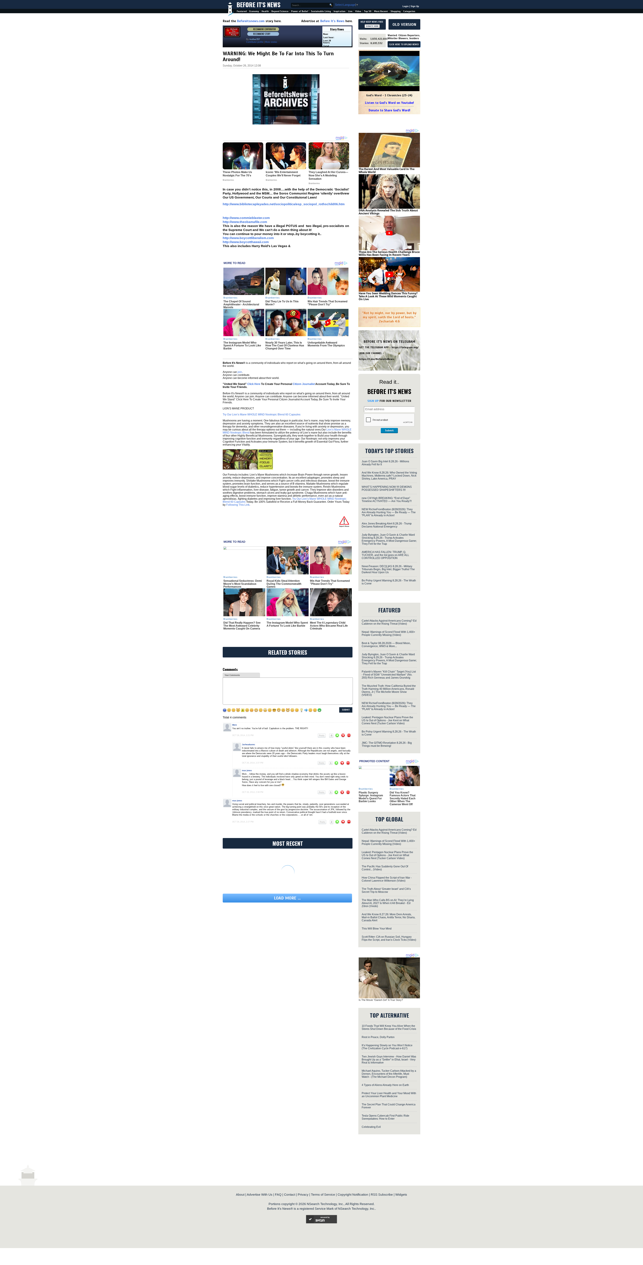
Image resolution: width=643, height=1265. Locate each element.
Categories (409, 11)
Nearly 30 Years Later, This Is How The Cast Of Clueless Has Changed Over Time (284, 345)
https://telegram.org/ (405, 347)
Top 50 (367, 11)
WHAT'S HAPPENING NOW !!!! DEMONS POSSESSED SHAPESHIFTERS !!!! (387, 488)
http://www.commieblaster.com (246, 218)
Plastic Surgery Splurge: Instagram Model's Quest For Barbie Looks (371, 797)
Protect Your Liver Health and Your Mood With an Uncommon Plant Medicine (389, 1095)
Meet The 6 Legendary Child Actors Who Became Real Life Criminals (329, 625)
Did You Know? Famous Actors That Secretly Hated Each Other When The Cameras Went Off (402, 798)
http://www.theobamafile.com (245, 222)
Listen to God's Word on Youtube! (389, 103)
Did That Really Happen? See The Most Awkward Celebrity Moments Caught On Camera (242, 625)
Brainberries (230, 297)
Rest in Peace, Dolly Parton (378, 1037)
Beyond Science (280, 11)
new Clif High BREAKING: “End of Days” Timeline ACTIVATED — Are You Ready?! (387, 500)
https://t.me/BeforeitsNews (376, 359)
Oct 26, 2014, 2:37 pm (252, 763)
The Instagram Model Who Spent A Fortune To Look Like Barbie (242, 345)
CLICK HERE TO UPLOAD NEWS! (404, 44)
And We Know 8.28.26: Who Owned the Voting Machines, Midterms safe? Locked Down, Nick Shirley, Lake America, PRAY (389, 475)
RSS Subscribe (382, 1194)
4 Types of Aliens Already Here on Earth (385, 1085)
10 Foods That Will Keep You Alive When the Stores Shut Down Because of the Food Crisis (389, 1027)
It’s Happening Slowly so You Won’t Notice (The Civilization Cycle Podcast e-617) (387, 1047)
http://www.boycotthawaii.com (246, 242)
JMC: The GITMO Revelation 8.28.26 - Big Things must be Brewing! (387, 744)
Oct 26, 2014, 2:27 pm (243, 822)
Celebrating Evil (371, 1126)
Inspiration (339, 11)
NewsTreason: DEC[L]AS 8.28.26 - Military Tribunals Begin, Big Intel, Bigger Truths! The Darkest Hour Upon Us (388, 569)
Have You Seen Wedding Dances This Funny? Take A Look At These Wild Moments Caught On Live (388, 296)
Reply (321, 735)
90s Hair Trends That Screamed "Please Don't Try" (327, 303)
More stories (271, 42)
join (240, 372)
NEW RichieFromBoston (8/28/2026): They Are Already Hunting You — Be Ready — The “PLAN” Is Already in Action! (389, 512)
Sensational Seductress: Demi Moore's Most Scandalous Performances (242, 583)
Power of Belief (299, 11)
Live (350, 11)
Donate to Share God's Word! (389, 110)
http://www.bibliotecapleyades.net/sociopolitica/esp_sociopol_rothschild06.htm (284, 204)
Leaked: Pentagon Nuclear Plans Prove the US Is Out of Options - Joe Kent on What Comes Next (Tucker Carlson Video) (387, 720)
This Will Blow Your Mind (376, 928)
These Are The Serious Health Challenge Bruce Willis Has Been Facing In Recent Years (389, 253)
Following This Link (237, 504)
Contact (289, 1194)
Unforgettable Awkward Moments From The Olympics (326, 344)
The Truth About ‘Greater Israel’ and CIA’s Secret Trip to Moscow (386, 890)
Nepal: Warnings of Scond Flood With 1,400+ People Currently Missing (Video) (388, 633)
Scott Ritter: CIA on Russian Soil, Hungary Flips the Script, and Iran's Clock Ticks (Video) (389, 938)
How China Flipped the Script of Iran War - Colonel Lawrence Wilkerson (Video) (387, 879)
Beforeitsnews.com (251, 21)
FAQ (278, 1194)
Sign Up (415, 6)
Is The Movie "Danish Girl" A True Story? (381, 999)
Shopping (395, 11)
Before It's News (258, 4)
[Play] (389, 71)
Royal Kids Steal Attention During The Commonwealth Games (284, 583)
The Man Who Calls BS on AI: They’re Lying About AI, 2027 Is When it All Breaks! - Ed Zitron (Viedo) (388, 903)
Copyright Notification (353, 1194)
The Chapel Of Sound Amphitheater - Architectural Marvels (241, 304)
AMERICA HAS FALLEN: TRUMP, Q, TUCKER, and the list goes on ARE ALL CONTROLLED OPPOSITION (385, 555)
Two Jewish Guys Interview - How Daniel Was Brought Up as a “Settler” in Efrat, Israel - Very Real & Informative (389, 1059)
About (240, 1194)
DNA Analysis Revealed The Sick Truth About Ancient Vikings (388, 212)
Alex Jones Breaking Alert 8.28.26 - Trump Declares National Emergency (387, 525)
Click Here (253, 384)
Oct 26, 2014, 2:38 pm (252, 792)
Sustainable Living (321, 11)
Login (406, 6)
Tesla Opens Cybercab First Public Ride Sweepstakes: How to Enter (385, 1117)
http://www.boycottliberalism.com (248, 238)
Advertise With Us (259, 1194)
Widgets (401, 1194)
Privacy (303, 1194)
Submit (389, 430)
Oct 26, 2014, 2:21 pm (243, 735)
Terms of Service (323, 1194)
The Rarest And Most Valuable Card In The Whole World (386, 170)
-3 (331, 735)
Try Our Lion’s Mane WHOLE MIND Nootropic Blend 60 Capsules (261, 414)
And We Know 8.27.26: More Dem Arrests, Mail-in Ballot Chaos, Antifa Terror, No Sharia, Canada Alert (388, 917)
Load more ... (287, 898)
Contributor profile (254, 42)
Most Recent (381, 11)
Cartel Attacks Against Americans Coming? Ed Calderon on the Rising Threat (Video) (389, 622)
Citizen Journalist (304, 384)
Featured (242, 11)
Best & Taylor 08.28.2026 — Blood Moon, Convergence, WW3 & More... (386, 645)
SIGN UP (373, 401)
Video (358, 11)
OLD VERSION (404, 24)
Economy (254, 11)
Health (265, 11)
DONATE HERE (372, 26)
